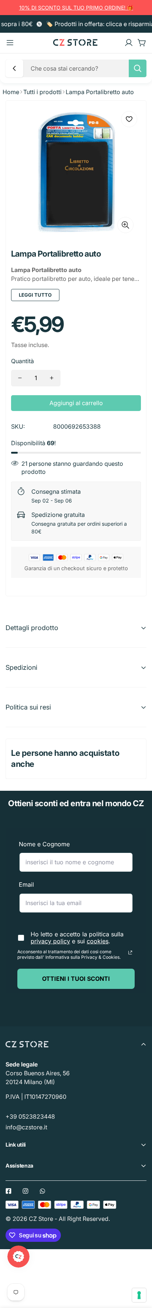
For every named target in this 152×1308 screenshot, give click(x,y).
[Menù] (10, 42)
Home (11, 92)
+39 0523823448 (30, 1116)
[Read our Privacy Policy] (130, 952)
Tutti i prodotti (42, 92)
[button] (142, 42)
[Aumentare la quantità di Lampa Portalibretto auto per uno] (51, 378)
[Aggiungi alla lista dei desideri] (129, 119)
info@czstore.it (26, 1127)
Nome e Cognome (44, 844)
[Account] (128, 42)
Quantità (22, 361)
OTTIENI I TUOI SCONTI (76, 978)
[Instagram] (25, 1191)
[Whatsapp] (42, 1191)
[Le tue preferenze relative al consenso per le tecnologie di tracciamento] (139, 1295)
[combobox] (86, 68)
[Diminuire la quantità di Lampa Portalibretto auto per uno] (19, 378)
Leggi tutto (35, 295)
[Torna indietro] (14, 68)
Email (26, 884)
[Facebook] (8, 1191)
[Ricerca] (137, 68)
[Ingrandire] (125, 225)
